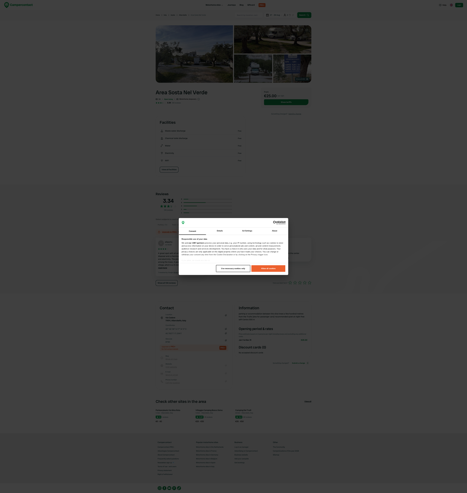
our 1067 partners (197, 243)
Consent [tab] (192, 231)
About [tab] (274, 231)
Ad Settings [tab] (247, 231)
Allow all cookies (268, 268)
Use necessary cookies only (233, 268)
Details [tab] (220, 231)
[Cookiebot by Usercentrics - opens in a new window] (275, 223)
